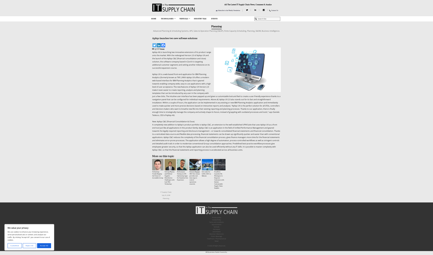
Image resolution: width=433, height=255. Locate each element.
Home (153, 18)
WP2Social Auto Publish (212, 252)
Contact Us (274, 10)
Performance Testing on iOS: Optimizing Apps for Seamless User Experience (182, 176)
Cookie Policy (216, 220)
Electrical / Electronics (216, 234)
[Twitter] (247, 10)
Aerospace (216, 229)
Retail (216, 241)
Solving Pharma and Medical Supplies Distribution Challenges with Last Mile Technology (169, 178)
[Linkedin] (159, 45)
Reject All (29, 246)
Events (214, 18)
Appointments (216, 224)
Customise (14, 246)
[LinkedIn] (256, 10)
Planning (166, 198)
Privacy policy (216, 217)
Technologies (167, 18)
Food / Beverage (216, 236)
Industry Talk (200, 18)
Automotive (217, 232)
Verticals (183, 18)
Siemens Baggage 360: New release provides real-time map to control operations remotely (194, 178)
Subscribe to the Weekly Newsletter (229, 10)
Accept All (44, 246)
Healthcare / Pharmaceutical (216, 239)
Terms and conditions (216, 222)
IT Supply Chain (166, 192)
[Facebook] (264, 10)
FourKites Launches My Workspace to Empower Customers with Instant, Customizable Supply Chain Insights (219, 180)
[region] (29, 237)
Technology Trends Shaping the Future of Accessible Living (157, 175)
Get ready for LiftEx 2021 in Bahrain (206, 174)
